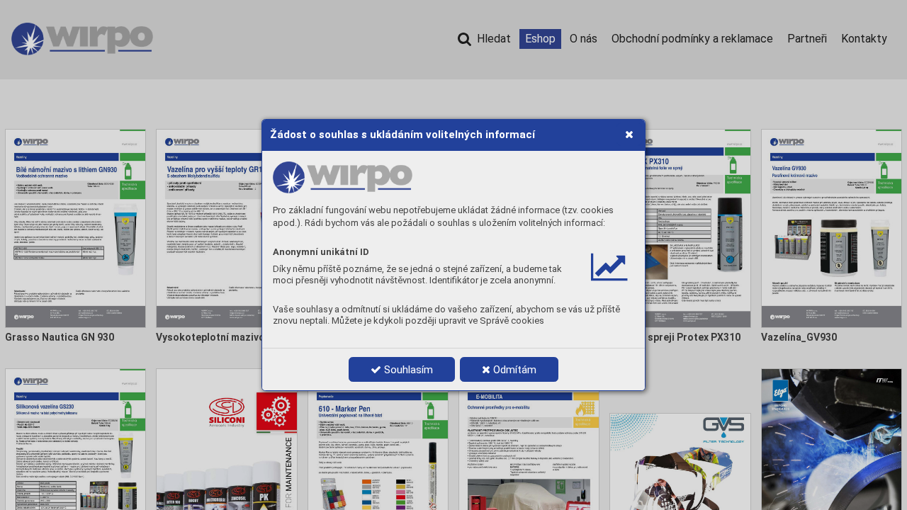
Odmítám (513, 369)
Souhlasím (407, 369)
